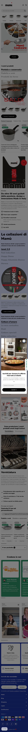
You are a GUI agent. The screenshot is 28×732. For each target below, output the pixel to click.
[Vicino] (24, 341)
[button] (26, 364)
